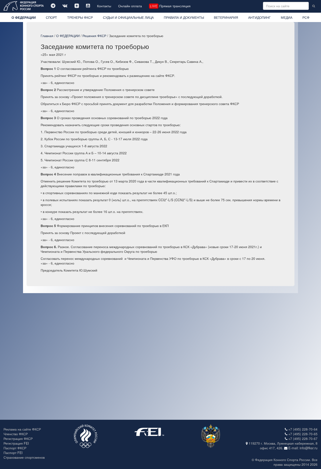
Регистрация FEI (16, 443)
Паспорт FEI (13, 452)
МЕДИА (286, 17)
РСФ (305, 17)
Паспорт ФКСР (15, 448)
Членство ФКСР (16, 433)
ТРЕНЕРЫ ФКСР (80, 17)
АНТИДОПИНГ (259, 17)
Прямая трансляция (170, 6)
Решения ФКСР (94, 35)
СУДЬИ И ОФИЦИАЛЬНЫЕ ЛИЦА (128, 17)
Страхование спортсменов (24, 457)
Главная (47, 35)
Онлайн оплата (130, 6)
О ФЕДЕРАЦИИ (24, 17)
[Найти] (313, 5)
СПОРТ (51, 17)
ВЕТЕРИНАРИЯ (226, 17)
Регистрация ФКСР (18, 438)
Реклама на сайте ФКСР (22, 429)
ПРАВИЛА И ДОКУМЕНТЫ (184, 17)
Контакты (104, 6)
